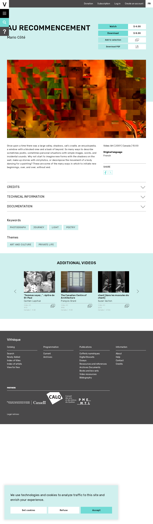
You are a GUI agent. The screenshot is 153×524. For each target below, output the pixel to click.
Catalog (11, 347)
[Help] (4, 31)
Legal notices (13, 414)
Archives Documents (89, 367)
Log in (117, 3)
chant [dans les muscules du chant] (113, 296)
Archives (47, 357)
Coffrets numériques (89, 353)
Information (121, 347)
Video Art (108, 145)
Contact (120, 360)
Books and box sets (89, 371)
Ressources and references (93, 364)
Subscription (103, 3)
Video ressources (88, 374)
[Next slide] (138, 291)
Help (118, 357)
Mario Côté (16, 37)
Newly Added (13, 357)
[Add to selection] (53, 306)
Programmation (51, 347)
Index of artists (14, 364)
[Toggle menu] (4, 13)
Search (10, 353)
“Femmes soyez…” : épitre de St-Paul (39, 296)
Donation (88, 3)
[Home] (4, 4)
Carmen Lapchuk (32, 301)
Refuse (64, 510)
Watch (119, 26)
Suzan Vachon (105, 301)
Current (47, 353)
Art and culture (20, 244)
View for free (13, 367)
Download (117, 33)
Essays (83, 360)
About (119, 353)
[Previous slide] (15, 291)
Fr (149, 3)
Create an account (134, 3)
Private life (46, 244)
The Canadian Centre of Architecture (74, 296)
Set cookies (28, 510)
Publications (85, 347)
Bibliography (85, 377)
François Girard (68, 301)
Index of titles (14, 360)
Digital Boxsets (86, 357)
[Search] (4, 22)
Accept (96, 510)
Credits (119, 364)
